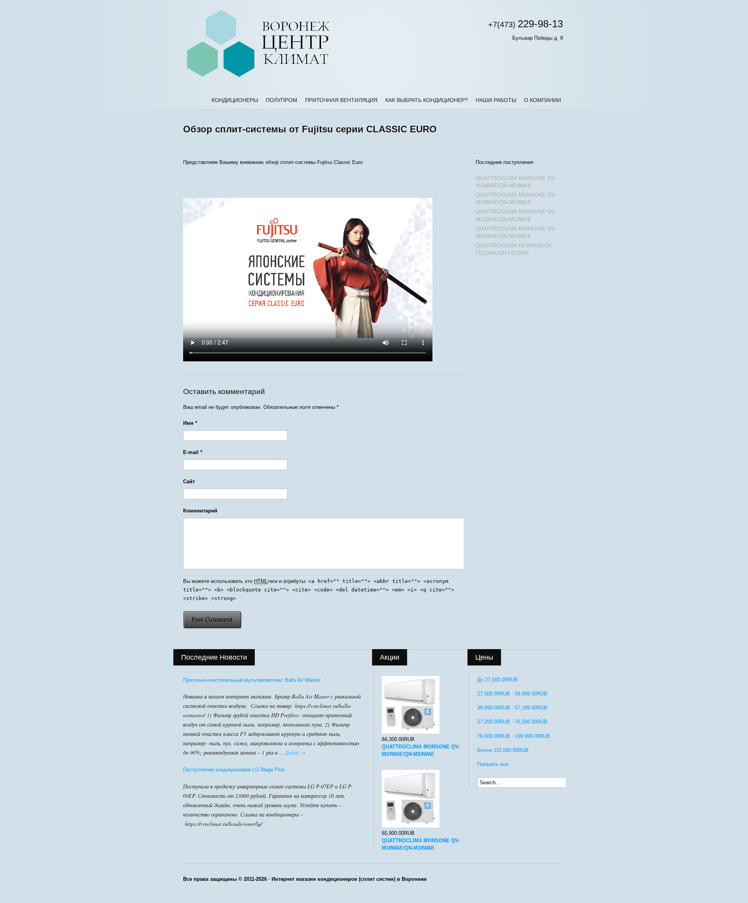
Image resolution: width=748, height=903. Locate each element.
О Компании (542, 100)
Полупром (281, 100)
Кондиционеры (235, 100)
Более (503, 750)
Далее (295, 752)
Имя (190, 423)
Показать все (492, 764)
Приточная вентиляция (341, 100)
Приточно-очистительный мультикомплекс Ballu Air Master (252, 680)
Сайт (189, 481)
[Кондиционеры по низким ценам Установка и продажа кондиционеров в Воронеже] (258, 77)
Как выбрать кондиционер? (426, 100)
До (497, 680)
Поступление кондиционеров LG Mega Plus (234, 770)
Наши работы (496, 100)
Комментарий (200, 511)
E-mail (192, 452)
